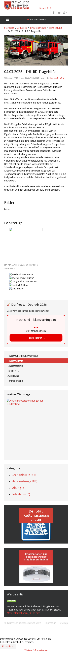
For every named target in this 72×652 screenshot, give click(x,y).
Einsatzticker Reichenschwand (23, 356)
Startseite (9, 28)
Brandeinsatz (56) (24, 475)
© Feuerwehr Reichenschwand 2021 (22, 623)
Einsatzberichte (38, 28)
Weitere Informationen (36, 650)
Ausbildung (13, 376)
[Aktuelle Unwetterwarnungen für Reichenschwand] (30, 402)
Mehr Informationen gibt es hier (23, 613)
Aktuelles (22, 28)
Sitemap (64, 623)
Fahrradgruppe (15, 380)
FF (36, 19)
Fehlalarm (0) (21, 494)
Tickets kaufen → (36, 338)
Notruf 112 (45, 8)
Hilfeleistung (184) (24, 481)
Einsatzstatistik (15, 366)
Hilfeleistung (55, 28)
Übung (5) (18, 487)
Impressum (50, 623)
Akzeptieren (8, 646)
